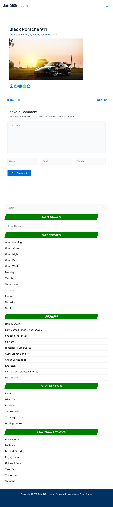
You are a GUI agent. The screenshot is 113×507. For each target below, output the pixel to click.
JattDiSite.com (15, 6)
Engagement (12, 457)
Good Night (12, 254)
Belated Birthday (15, 451)
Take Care (11, 469)
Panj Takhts (12, 377)
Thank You (11, 475)
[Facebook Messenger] (28, 86)
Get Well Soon (13, 463)
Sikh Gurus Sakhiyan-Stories (21, 371)
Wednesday (12, 284)
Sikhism (9, 341)
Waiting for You (14, 423)
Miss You (10, 399)
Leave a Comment (18, 34)
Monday (9, 272)
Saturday (10, 302)
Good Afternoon (14, 248)
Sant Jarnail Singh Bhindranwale (24, 329)
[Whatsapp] (24, 86)
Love (8, 393)
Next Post (103, 100)
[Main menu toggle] (107, 6)
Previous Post (11, 100)
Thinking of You (14, 417)
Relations (10, 405)
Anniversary (12, 439)
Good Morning (13, 242)
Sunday (9, 308)
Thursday (10, 290)
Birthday (10, 445)
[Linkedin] (20, 86)
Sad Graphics (13, 411)
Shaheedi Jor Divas (16, 335)
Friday (8, 296)
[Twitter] (16, 86)
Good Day (11, 260)
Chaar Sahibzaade (15, 359)
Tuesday (10, 278)
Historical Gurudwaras (18, 347)
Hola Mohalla (12, 323)
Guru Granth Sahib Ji (17, 353)
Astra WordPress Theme (80, 494)
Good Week (12, 266)
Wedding (10, 480)
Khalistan (10, 365)
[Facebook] (11, 86)
